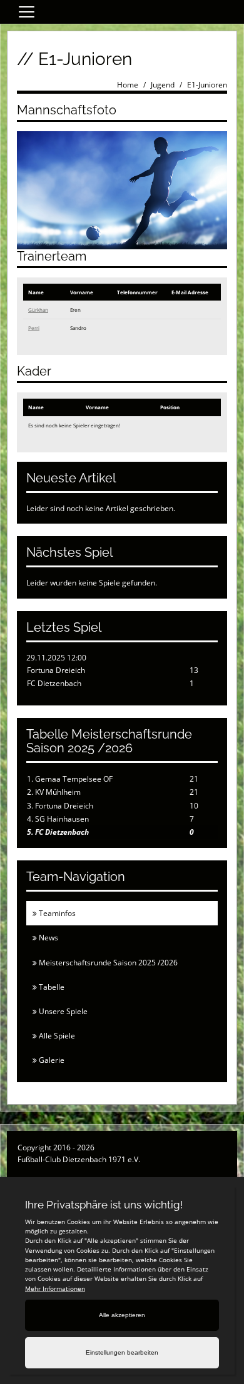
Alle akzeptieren (122, 1315)
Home (127, 84)
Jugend (163, 84)
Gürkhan (38, 309)
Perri (33, 327)
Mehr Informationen (55, 1288)
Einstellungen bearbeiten (122, 1352)
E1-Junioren (207, 84)
